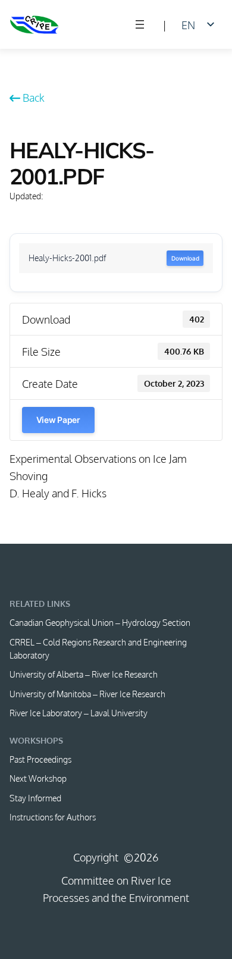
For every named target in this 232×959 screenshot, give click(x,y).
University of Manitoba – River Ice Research (87, 693)
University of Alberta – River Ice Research (84, 674)
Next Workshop (38, 778)
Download (185, 258)
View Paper (58, 420)
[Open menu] (140, 24)
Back (34, 97)
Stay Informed (35, 797)
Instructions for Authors (53, 816)
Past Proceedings (40, 759)
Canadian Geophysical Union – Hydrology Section (100, 622)
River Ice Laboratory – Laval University (79, 712)
